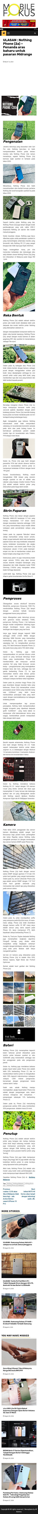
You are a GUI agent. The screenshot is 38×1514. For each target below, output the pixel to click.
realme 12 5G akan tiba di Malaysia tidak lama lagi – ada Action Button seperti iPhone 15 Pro (11, 1196)
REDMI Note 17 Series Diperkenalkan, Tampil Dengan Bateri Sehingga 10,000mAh (18, 1453)
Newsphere (29, 1509)
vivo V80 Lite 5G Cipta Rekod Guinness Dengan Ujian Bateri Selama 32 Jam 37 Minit (19, 1411)
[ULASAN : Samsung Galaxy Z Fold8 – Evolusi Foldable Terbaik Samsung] (19, 1306)
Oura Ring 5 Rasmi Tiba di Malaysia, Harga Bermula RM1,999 (17, 1369)
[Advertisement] (19, 79)
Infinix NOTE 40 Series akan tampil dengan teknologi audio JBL (28, 1194)
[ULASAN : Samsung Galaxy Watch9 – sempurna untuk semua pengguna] (19, 1226)
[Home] (4, 33)
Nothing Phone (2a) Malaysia (15, 1185)
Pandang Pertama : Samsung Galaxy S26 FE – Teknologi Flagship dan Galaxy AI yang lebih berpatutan (18, 1495)
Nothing (9, 1183)
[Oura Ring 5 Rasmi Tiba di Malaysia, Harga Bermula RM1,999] (19, 1352)
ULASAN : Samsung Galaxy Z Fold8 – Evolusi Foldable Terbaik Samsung (17, 1323)
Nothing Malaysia (18, 1183)
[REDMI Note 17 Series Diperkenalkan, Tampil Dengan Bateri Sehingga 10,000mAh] (19, 1434)
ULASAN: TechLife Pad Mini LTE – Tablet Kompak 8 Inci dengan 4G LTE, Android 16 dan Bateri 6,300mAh (18, 1283)
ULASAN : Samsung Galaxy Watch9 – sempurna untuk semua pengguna (18, 1244)
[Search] (35, 33)
